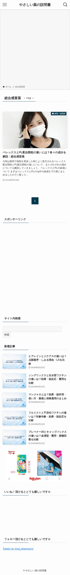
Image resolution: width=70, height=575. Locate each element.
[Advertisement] (35, 48)
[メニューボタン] (4, 4)
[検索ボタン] (65, 4)
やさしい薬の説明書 (35, 4)
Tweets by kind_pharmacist (18, 548)
